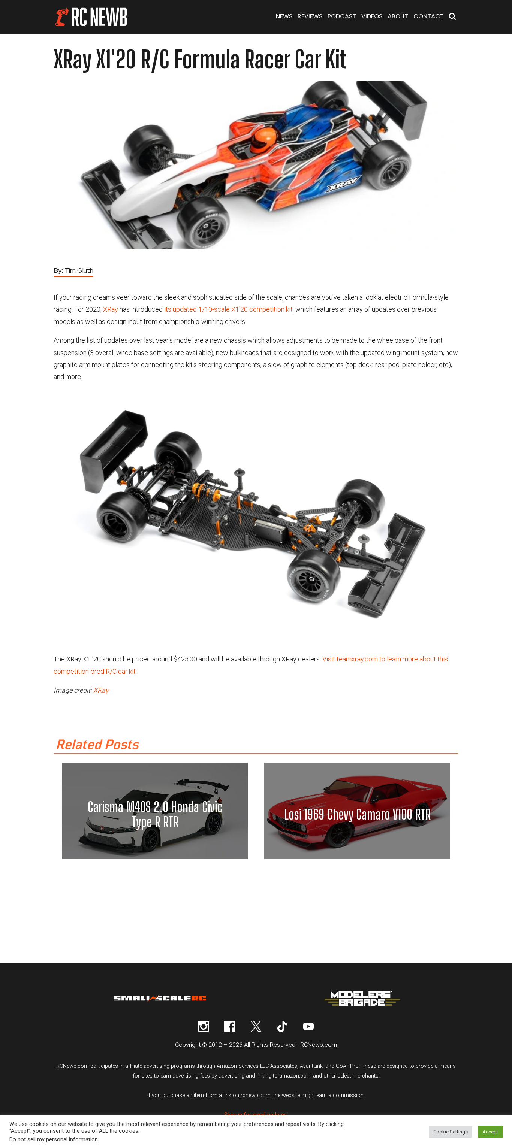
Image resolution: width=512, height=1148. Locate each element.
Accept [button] (490, 1132)
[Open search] (452, 17)
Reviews (310, 16)
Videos (371, 16)
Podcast (342, 16)
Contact (428, 16)
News (284, 16)
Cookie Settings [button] (450, 1132)
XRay (110, 309)
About (398, 16)
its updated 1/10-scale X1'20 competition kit (228, 309)
